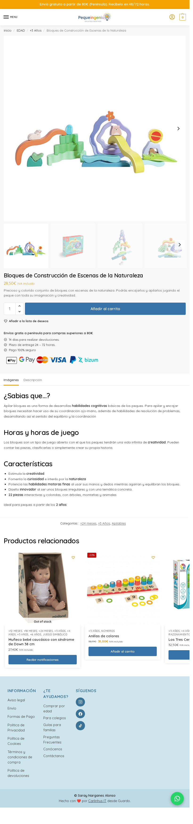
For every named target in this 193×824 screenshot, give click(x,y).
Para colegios (54, 718)
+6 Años (35, 634)
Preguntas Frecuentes (52, 739)
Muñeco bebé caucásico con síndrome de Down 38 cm (41, 641)
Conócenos (52, 749)
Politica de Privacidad (16, 727)
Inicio (8, 30)
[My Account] (172, 17)
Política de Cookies (16, 741)
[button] (182, 17)
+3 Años (35, 30)
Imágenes (11, 380)
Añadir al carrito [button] (123, 651)
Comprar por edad (54, 708)
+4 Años (187, 631)
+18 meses (30, 631)
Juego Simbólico (55, 634)
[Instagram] (80, 702)
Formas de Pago (21, 716)
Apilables (119, 523)
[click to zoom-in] (96, 128)
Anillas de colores (103, 636)
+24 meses (88, 523)
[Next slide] (178, 129)
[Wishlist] (73, 557)
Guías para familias (52, 727)
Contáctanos (53, 756)
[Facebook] (80, 713)
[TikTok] (80, 725)
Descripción (33, 380)
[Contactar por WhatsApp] (177, 798)
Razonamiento (179, 634)
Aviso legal (16, 700)
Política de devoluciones (18, 773)
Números (108, 631)
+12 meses (15, 631)
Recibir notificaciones (43, 660)
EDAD (21, 30)
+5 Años (22, 634)
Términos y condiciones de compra (20, 757)
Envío (12, 708)
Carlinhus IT (97, 801)
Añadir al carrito (105, 308)
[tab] (11, 379)
